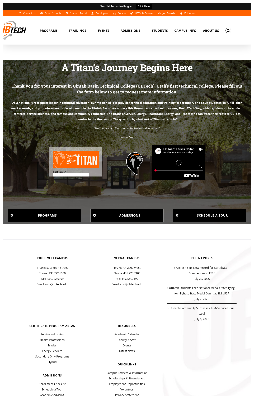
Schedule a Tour (52, 389)
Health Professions (52, 340)
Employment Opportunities (127, 384)
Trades (52, 345)
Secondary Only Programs (52, 356)
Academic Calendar (126, 334)
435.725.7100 (131, 273)
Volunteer (126, 389)
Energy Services (52, 351)
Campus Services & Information (127, 373)
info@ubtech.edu (56, 284)
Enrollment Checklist (52, 384)
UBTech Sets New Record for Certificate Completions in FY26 (201, 270)
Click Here (144, 6)
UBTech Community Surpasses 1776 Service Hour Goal (202, 311)
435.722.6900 (57, 273)
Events (127, 345)
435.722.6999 (55, 279)
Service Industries (52, 334)
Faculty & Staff (127, 340)
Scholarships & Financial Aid (127, 378)
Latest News (127, 351)
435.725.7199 (129, 279)
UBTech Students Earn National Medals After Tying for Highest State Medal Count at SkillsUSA (202, 290)
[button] (228, 30)
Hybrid (52, 362)
